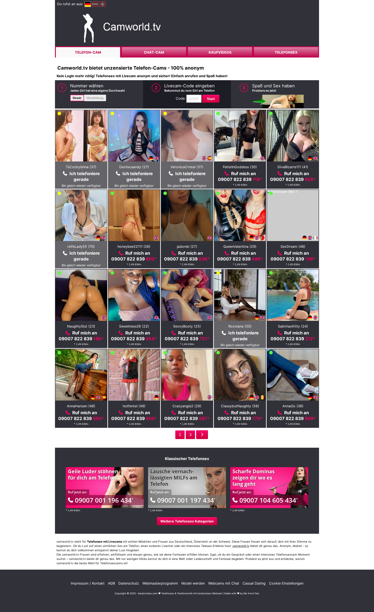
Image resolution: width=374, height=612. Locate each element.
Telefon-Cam (88, 52)
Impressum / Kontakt (88, 583)
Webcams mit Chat (223, 583)
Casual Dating (254, 583)
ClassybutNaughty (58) (240, 406)
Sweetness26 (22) (134, 326)
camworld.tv (240, 546)
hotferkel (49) (134, 406)
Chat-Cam (154, 52)
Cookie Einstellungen (286, 583)
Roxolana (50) (239, 326)
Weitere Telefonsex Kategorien (187, 521)
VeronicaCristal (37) (187, 167)
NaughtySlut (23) (81, 326)
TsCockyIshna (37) (81, 167)
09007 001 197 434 (186, 500)
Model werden (193, 583)
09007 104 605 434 (268, 500)
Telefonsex (286, 52)
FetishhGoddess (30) (240, 167)
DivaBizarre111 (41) (292, 167)
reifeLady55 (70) (81, 246)
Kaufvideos (220, 52)
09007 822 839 (240, 179)
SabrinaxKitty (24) (293, 326)
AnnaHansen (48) (81, 406)
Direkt (77, 98)
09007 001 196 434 (104, 500)
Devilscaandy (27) (134, 167)
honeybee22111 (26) (134, 246)
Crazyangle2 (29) (186, 406)
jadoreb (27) (187, 246)
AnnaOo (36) (292, 406)
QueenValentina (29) (239, 246)
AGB (111, 583)
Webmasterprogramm (160, 583)
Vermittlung (95, 98)
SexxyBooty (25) (187, 326)
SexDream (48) (292, 246)
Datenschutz (128, 583)
